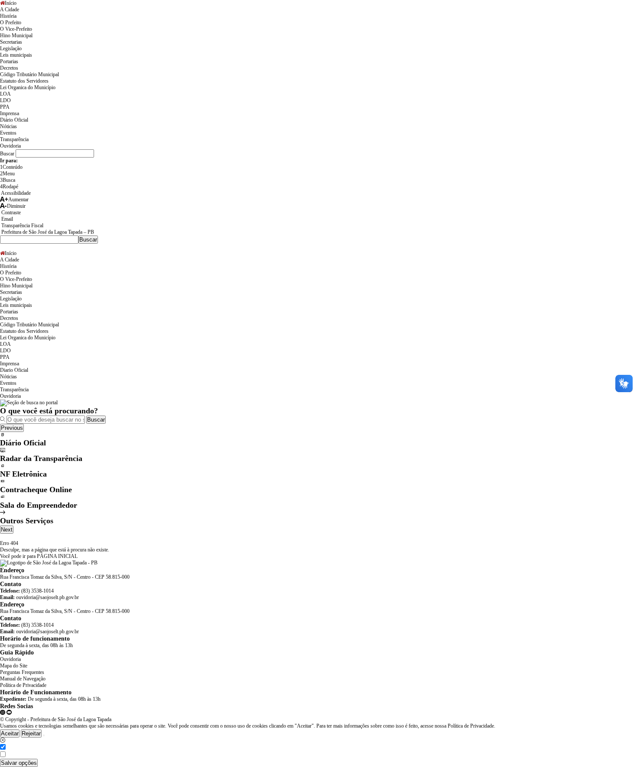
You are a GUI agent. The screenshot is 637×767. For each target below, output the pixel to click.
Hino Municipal (16, 35)
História (8, 16)
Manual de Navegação (23, 679)
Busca (7, 180)
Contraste (10, 212)
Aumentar (18, 200)
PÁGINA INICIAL (57, 556)
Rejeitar (31, 733)
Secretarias (11, 42)
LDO (5, 100)
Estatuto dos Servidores (24, 81)
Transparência (14, 139)
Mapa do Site (13, 666)
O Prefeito (10, 22)
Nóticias (8, 126)
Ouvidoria (10, 146)
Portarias (9, 61)
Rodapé (9, 187)
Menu (7, 174)
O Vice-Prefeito (16, 29)
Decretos (9, 68)
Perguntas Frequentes (22, 672)
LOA (5, 94)
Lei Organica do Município (27, 87)
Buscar (96, 419)
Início (10, 3)
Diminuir (16, 206)
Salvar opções (19, 763)
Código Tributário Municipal (29, 74)
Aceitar (10, 733)
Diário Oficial (14, 120)
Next (7, 529)
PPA (5, 107)
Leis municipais (16, 55)
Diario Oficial (14, 370)
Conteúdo (11, 167)
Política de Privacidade (23, 685)
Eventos (8, 133)
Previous (12, 428)
